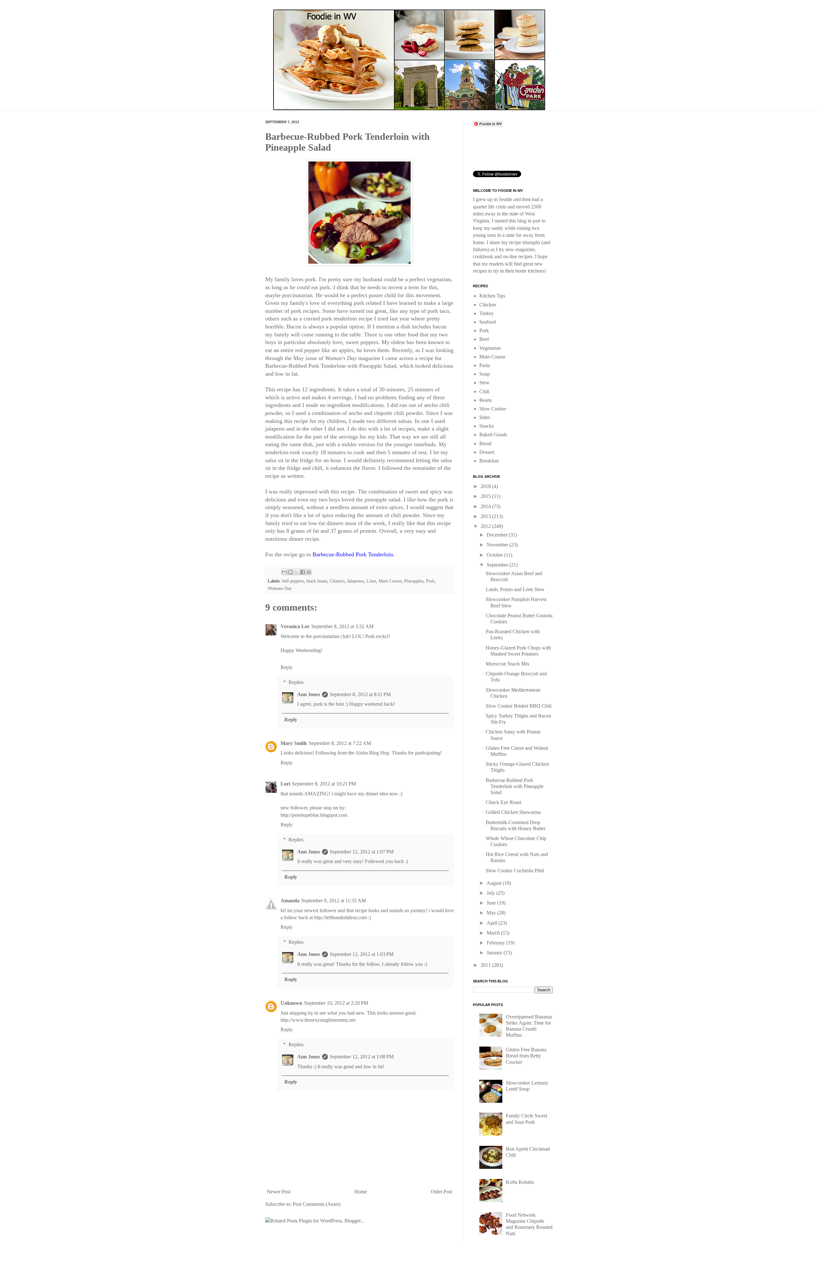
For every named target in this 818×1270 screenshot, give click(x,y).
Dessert (486, 452)
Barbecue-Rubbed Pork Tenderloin (353, 554)
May (492, 912)
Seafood (487, 322)
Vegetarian (490, 348)
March (494, 933)
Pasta (484, 365)
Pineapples (413, 580)
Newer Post (278, 1191)
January (495, 952)
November (498, 544)
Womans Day (280, 588)
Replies (296, 682)
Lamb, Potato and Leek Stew (515, 589)
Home (360, 1191)
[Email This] (284, 572)
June (492, 903)
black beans (316, 580)
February (496, 942)
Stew (484, 382)
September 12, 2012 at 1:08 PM (362, 1056)
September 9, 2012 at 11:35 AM (333, 900)
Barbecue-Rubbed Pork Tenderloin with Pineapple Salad (515, 786)
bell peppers (293, 580)
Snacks (486, 426)
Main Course (390, 580)
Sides (484, 417)
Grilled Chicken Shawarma (513, 812)
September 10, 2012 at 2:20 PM (336, 1003)
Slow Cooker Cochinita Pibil (515, 870)
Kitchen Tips (492, 295)
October (495, 555)
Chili (484, 391)
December (498, 534)
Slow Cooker (492, 408)
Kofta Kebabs (520, 1182)
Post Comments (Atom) (316, 1204)
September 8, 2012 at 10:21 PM (324, 783)
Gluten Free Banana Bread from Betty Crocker (526, 1055)
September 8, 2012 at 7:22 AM (340, 743)
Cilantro (337, 580)
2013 (486, 516)
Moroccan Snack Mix (507, 663)
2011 (486, 965)
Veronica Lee (295, 626)
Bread (485, 443)
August (495, 883)
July (491, 893)
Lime (371, 580)
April (492, 923)
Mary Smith (294, 743)
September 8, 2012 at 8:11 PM (360, 694)
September (498, 564)
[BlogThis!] (290, 572)
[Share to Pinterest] (308, 572)
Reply (287, 667)
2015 (486, 496)
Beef (484, 339)
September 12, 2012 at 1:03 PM (362, 954)
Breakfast (488, 460)
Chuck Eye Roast (503, 802)
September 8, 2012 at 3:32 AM (342, 626)
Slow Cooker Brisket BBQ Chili (519, 706)
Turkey (486, 313)
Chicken (487, 304)
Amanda (290, 900)
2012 (486, 526)
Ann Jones (308, 694)
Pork (430, 580)
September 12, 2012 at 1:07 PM (362, 851)
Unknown (291, 1003)
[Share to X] (296, 572)
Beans (485, 400)
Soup (484, 374)
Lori (285, 783)
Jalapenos (355, 580)
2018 (486, 486)
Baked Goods (493, 434)
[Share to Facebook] (302, 572)
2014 (486, 506)
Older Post (441, 1191)
